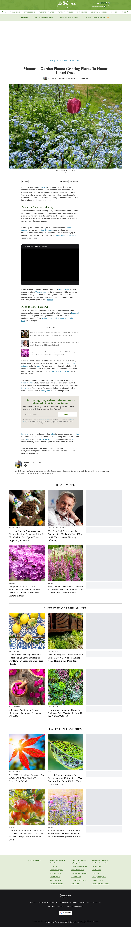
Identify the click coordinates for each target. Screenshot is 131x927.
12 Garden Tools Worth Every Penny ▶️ (97, 17)
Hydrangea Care (76, 863)
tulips (53, 434)
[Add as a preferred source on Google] (65, 913)
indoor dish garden (47, 230)
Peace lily (25, 388)
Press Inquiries (55, 877)
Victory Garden (41, 292)
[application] (50, 265)
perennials (69, 318)
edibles (50, 318)
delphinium (68, 363)
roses (58, 371)
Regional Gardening (99, 12)
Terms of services (44, 419)
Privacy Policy (83, 903)
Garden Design (29, 12)
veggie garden (63, 289)
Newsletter (75, 181)
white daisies (45, 439)
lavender (67, 371)
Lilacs (53, 371)
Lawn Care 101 (97, 873)
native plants (59, 318)
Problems (114, 12)
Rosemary (25, 434)
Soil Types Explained (99, 877)
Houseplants (82, 12)
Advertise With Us (56, 873)
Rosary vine (45, 391)
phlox (39, 366)
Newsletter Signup (56, 870)
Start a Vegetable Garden (100, 884)
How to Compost (97, 880)
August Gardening (12, 12)
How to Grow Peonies (78, 880)
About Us (53, 863)
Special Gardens (62, 61)
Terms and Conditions (68, 903)
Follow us (65, 181)
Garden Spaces (75, 61)
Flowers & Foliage (46, 12)
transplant (75, 313)
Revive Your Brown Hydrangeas (69, 17)
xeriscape (72, 235)
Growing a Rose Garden (79, 873)
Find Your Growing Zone (100, 863)
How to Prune (96, 870)
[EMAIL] (26, 465)
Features (85, 78)
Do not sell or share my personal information (65, 906)
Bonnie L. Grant (55, 78)
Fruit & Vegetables (65, 12)
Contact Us (54, 866)
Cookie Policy (96, 903)
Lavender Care (76, 877)
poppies (76, 434)
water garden (61, 235)
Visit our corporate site (93, 921)
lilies (27, 439)
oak (73, 439)
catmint (50, 300)
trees (23, 321)
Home (51, 61)
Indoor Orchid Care (77, 870)
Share (26, 181)
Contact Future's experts (48, 903)
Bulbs (44, 318)
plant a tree (42, 187)
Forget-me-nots (27, 383)
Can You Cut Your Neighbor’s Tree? (43, 17)
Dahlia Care (75, 884)
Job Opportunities (56, 880)
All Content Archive (56, 884)
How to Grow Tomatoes (79, 866)
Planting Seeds (97, 866)
